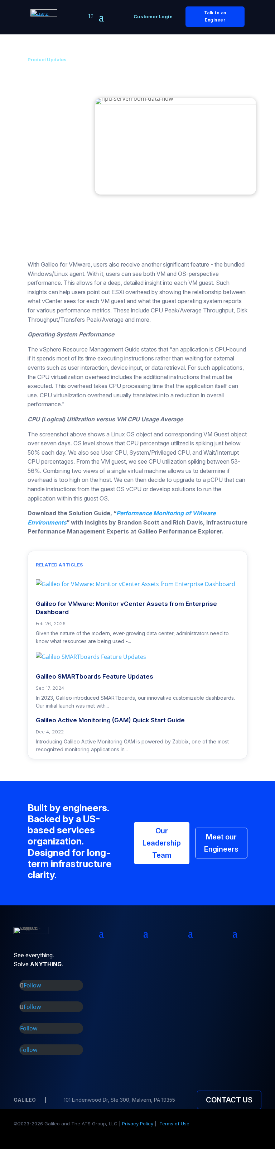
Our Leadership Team (162, 843)
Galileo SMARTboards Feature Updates (94, 676)
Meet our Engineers (221, 843)
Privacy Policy (137, 1123)
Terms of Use (174, 1123)
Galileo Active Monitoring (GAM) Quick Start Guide (110, 720)
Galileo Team (52, 147)
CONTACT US (229, 1100)
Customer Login (153, 16)
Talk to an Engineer (215, 16)
